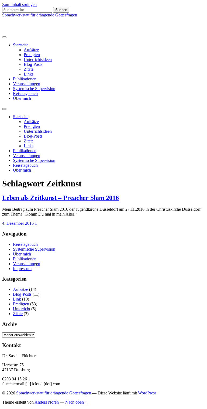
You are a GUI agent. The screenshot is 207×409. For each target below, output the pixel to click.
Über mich (22, 98)
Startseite (20, 45)
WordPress (147, 393)
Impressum (22, 268)
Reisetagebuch (25, 93)
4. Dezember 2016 (18, 223)
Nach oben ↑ (76, 402)
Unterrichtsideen (38, 59)
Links (28, 74)
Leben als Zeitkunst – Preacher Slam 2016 (60, 197)
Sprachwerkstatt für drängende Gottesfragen (39, 15)
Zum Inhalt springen (19, 4)
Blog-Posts (33, 64)
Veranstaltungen (26, 83)
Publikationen (24, 79)
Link (17, 299)
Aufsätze (31, 49)
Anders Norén (46, 402)
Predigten (32, 54)
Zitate (28, 69)
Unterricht (21, 308)
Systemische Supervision (34, 88)
